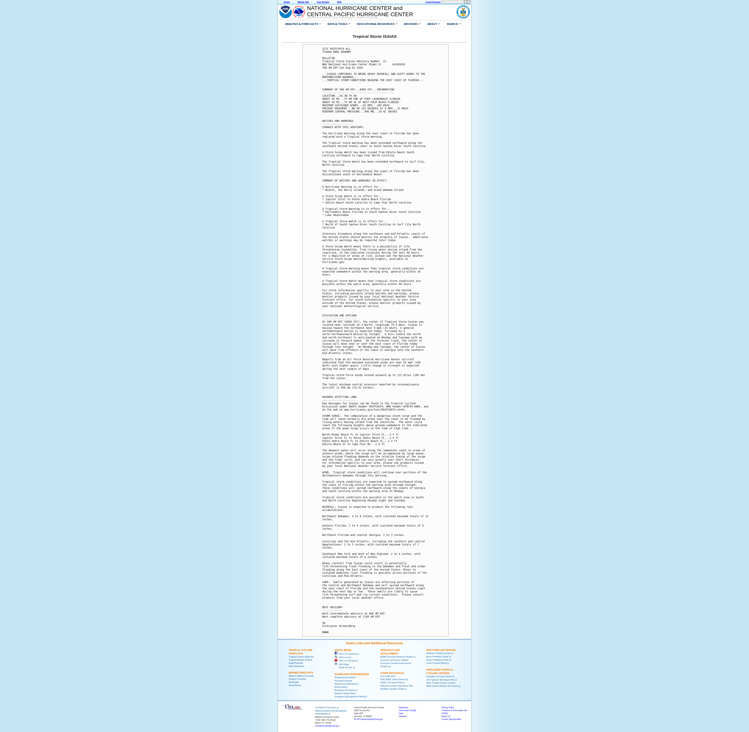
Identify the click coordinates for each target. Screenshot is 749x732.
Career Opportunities (451, 719)
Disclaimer (403, 707)
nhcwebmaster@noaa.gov (327, 725)
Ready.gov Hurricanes (345, 690)
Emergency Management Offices (350, 696)
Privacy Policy (448, 707)
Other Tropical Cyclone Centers (440, 682)
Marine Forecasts (301, 672)
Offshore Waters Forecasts (301, 675)
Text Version (323, 2)
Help (401, 713)
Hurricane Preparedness (352, 674)
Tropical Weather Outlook (300, 659)
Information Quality (407, 710)
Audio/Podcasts (296, 662)
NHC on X (343, 657)
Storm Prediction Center (437, 656)
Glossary (403, 716)
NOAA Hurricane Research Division (396, 656)
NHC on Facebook (347, 653)
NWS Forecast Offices (441, 650)
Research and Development (390, 651)
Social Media (343, 650)
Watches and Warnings (345, 683)
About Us (446, 716)
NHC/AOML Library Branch (393, 679)
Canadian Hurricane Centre (439, 676)
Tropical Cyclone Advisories (301, 656)
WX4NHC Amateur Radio (392, 688)
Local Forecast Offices (436, 662)
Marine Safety (341, 686)
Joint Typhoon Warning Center (440, 679)
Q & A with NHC (387, 676)
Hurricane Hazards (343, 680)
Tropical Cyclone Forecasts (300, 651)
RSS (339, 2)
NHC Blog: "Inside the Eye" (344, 666)
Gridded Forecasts (297, 678)
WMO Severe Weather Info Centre (442, 685)
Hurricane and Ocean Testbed (394, 660)
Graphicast (294, 682)
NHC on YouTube (346, 660)
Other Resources (392, 673)
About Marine (295, 685)
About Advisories (296, 666)
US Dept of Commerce (325, 707)
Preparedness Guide (344, 677)
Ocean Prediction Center (437, 659)
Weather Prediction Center (438, 653)
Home (287, 2)
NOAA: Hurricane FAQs (391, 682)
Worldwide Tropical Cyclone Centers (439, 671)
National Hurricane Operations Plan (396, 685)
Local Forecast (433, 2)
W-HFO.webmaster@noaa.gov (368, 719)
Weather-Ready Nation (345, 693)
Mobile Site (303, 2)
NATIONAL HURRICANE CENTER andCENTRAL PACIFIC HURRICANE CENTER (360, 11)
